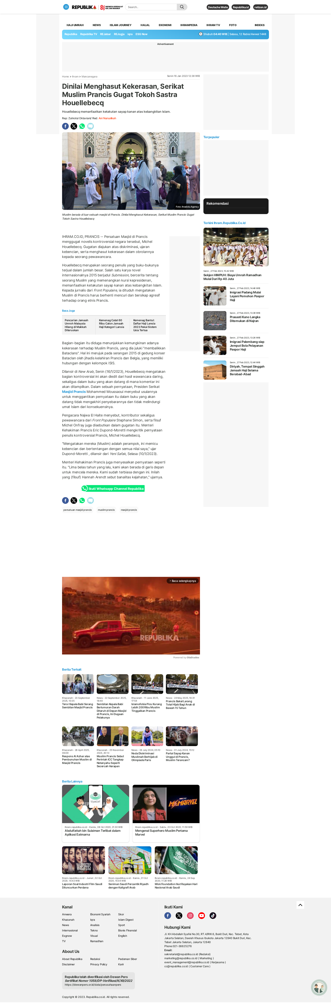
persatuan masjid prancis (77, 509)
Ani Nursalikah (107, 118)
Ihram (75, 76)
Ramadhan (96, 941)
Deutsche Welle (218, 7)
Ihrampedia (188, 25)
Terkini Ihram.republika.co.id (224, 223)
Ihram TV (213, 25)
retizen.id (261, 7)
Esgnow (67, 935)
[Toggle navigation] (66, 7)
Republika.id (241, 7)
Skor (121, 914)
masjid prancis (129, 509)
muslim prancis (106, 509)
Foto (233, 25)
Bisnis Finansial (127, 930)
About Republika (72, 959)
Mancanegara (89, 76)
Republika (71, 34)
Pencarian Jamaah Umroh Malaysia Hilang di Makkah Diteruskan (76, 325)
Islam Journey (120, 25)
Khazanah (68, 919)
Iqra (92, 919)
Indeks (260, 25)
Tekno (94, 930)
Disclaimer (68, 964)
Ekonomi (165, 25)
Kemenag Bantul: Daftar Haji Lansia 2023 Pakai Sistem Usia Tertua (145, 325)
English (122, 935)
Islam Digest (125, 919)
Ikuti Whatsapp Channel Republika (116, 489)
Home (65, 76)
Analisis (95, 925)
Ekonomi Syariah (100, 914)
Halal (145, 25)
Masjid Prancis (74, 392)
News (97, 25)
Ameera (67, 914)
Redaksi (95, 959)
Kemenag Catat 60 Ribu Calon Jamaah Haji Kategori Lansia (111, 323)
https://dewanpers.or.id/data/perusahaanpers (93, 984)
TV (64, 941)
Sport (121, 925)
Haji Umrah (75, 25)
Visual (94, 935)
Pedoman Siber (127, 959)
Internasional (70, 930)
